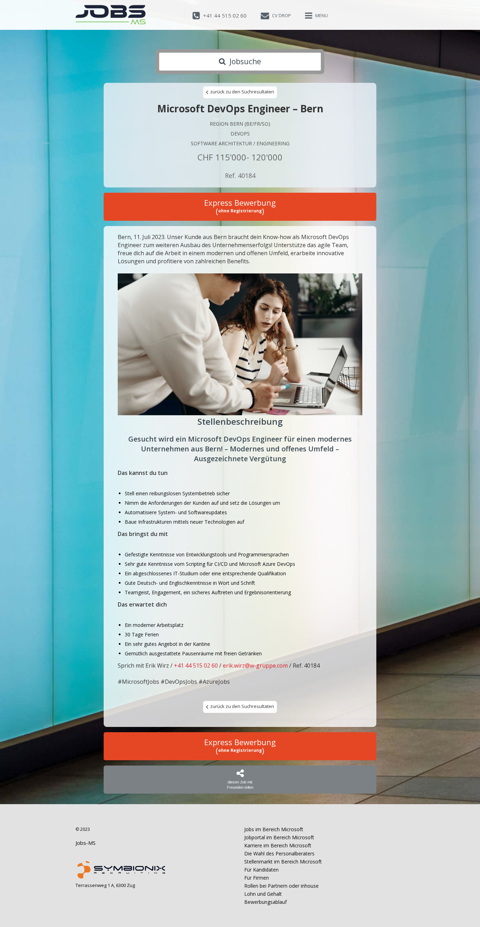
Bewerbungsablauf (265, 902)
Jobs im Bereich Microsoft (273, 829)
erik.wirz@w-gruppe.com (255, 665)
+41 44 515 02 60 (196, 665)
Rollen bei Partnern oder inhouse (281, 885)
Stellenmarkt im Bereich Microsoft (283, 861)
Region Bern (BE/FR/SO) (240, 123)
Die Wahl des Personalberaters (279, 853)
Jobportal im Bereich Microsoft (279, 837)
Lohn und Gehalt (263, 893)
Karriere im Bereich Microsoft (277, 845)
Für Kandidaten (261, 869)
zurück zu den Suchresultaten (241, 91)
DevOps (240, 133)
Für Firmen (256, 877)
